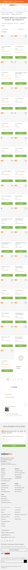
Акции (2, 512)
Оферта (3, 523)
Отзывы (3, 526)
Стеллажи (22, 23)
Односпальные (18, 470)
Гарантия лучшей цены (20, 514)
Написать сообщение (14, 549)
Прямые (3, 470)
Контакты (17, 516)
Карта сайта (18, 519)
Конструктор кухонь (6, 502)
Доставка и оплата (6, 514)
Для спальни (18, 491)
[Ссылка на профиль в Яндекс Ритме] (12, 541)
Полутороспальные (20, 472)
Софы (2, 476)
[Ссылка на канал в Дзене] (10, 541)
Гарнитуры (3, 496)
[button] (21, 168)
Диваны (3, 468)
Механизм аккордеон (6, 478)
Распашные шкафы (19, 487)
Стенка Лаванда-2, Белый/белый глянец (13, 415)
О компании (18, 509)
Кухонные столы (5, 500)
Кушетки (3, 474)
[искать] (25, 9)
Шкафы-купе (18, 485)
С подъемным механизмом (18, 477)
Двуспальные (18, 474)
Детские (3, 489)
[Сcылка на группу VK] (2, 541)
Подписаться (25, 561)
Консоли (16, 23)
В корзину (7, 57)
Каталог (3, 509)
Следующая (21, 379)
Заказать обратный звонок (7, 532)
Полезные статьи (5, 521)
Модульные (4, 498)
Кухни (2, 494)
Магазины (17, 512)
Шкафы (16, 483)
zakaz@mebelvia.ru (6, 535)
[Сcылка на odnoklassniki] (4, 541)
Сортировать (5, 29)
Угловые (3, 472)
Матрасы (3, 483)
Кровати (17, 468)
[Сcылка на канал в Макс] (7, 541)
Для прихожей (18, 489)
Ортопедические (5, 480)
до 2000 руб (10, 23)
